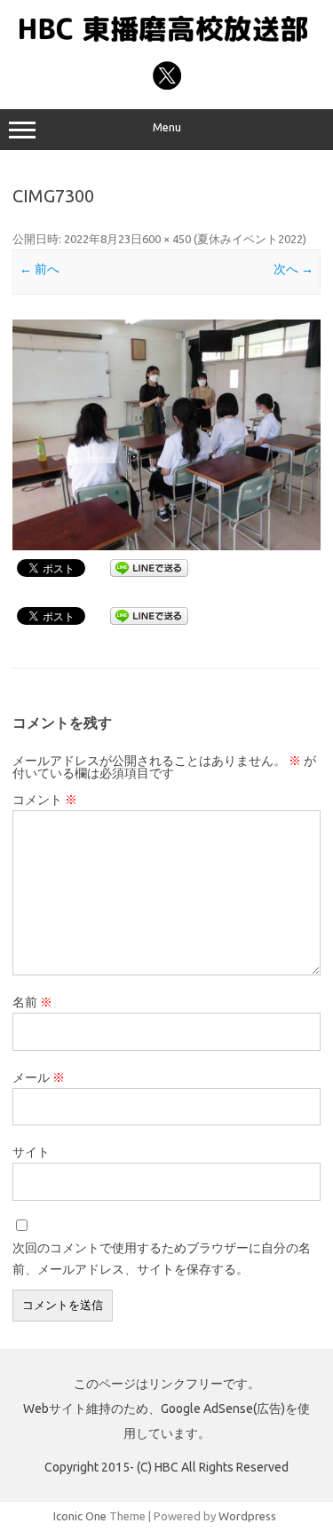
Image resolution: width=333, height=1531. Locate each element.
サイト (31, 1152)
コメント (44, 800)
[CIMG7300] (166, 435)
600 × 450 (166, 239)
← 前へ (39, 269)
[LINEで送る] (149, 567)
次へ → (293, 269)
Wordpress (247, 1516)
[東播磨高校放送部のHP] (166, 42)
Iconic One (80, 1516)
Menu (167, 127)
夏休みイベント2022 (250, 239)
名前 (32, 1002)
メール (38, 1077)
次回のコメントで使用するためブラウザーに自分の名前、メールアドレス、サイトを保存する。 (161, 1258)
